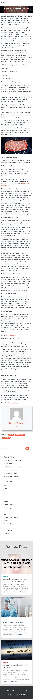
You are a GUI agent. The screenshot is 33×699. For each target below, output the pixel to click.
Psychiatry (6, 533)
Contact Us (15, 690)
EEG (28, 97)
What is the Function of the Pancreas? (14, 466)
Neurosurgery (6, 437)
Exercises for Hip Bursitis (10, 473)
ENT (5, 495)
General (11, 434)
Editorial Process (21, 694)
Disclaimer (10, 694)
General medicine (20, 434)
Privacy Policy (25, 690)
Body (5, 488)
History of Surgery (10, 335)
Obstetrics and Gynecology (11, 517)
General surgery (8, 508)
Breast (5, 491)
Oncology (6, 520)
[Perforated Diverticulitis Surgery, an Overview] (16, 649)
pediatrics (6, 527)
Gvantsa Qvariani (16, 423)
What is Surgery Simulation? (11, 476)
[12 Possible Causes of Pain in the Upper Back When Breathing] (16, 563)
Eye (5, 498)
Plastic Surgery (8, 530)
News (5, 514)
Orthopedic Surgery (9, 524)
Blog (5, 485)
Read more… (25, 591)
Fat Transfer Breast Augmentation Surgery (15, 470)
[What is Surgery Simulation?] (16, 606)
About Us (6, 690)
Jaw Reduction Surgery (12, 403)
